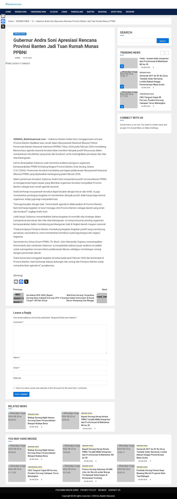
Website (17, 378)
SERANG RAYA (21, 12)
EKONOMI (130, 12)
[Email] (3, 16)
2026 (94, 496)
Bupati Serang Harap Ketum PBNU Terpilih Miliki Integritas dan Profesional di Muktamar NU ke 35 (95, 421)
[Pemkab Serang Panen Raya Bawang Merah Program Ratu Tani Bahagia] (126, 473)
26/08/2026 (33, 427)
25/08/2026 (87, 429)
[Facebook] (3, 21)
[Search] (169, 11)
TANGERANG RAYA (38, 12)
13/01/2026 (27, 58)
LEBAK (64, 12)
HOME (8, 12)
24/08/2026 (145, 106)
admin (17, 58)
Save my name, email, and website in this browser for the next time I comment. (51, 388)
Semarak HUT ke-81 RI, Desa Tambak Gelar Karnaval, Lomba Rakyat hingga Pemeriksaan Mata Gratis (152, 453)
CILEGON (54, 12)
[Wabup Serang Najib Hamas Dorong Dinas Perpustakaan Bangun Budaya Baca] (17, 420)
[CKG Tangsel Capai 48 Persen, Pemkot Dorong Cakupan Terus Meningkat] (129, 100)
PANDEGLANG (77, 12)
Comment (18, 322)
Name (16, 357)
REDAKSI (102, 490)
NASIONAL (102, 12)
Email (16, 368)
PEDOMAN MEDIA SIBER (67, 490)
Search (126, 32)
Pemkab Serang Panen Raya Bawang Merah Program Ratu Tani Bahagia (151, 473)
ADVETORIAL (116, 12)
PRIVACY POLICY (88, 490)
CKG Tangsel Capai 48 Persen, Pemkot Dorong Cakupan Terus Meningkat (152, 100)
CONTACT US (114, 490)
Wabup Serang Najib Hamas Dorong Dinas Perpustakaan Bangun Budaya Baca (41, 420)
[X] (3, 26)
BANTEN (90, 12)
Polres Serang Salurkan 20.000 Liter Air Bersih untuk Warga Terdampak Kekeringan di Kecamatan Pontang (97, 473)
